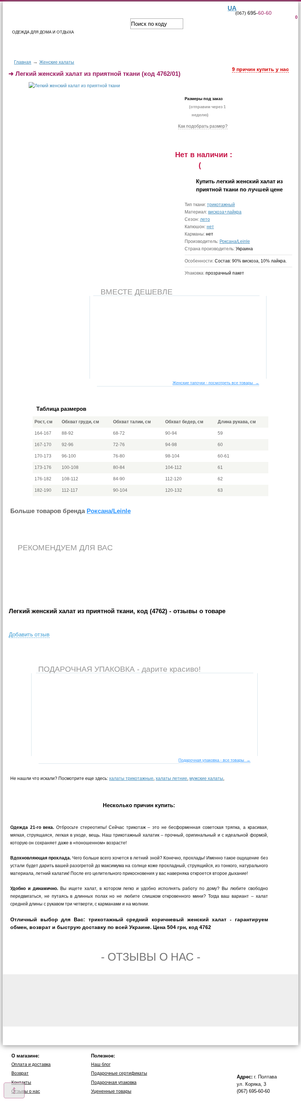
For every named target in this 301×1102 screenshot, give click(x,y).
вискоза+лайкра (225, 212)
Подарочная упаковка (114, 1082)
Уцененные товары (111, 1091)
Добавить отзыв (29, 634)
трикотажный (221, 204)
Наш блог (100, 1064)
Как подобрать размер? (203, 126)
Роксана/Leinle (235, 241)
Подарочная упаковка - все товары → (214, 760)
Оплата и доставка (31, 1064)
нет (210, 226)
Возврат (20, 1073)
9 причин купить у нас (260, 69)
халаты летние (171, 778)
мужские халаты (206, 778)
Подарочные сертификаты (119, 1073)
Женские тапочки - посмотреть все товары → (216, 383)
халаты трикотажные (131, 778)
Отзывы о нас (25, 1091)
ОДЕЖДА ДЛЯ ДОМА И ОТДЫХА (43, 32)
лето (205, 219)
